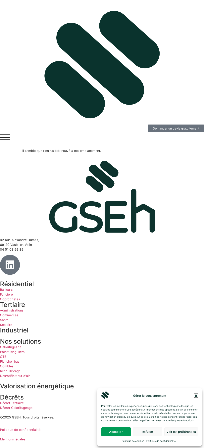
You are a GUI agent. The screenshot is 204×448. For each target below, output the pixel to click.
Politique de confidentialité (161, 440)
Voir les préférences (181, 432)
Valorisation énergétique (37, 386)
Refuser (147, 432)
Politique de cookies (133, 440)
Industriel (14, 330)
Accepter (116, 432)
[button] (196, 396)
